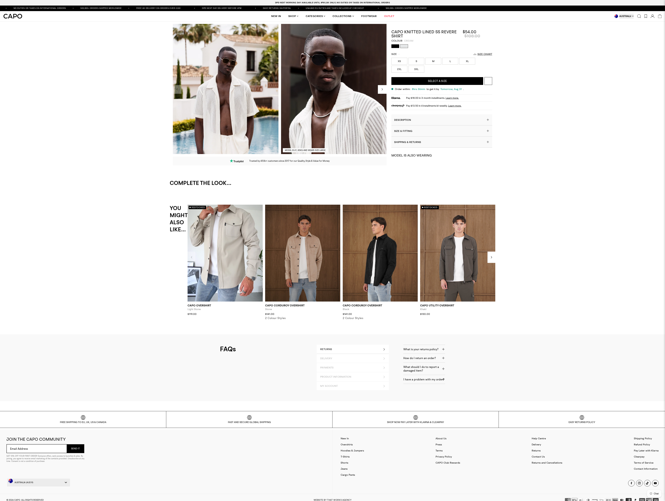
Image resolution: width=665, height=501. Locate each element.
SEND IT (75, 448)
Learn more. (452, 97)
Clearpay (639, 456)
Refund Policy (642, 444)
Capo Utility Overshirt (437, 305)
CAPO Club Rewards (448, 462)
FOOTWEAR (369, 16)
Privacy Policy (444, 456)
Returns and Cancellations (547, 462)
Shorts (344, 462)
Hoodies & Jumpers (352, 450)
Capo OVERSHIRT (199, 305)
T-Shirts (345, 456)
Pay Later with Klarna (646, 450)
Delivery (536, 444)
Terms (439, 450)
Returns (536, 450)
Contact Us (538, 456)
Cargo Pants (348, 474)
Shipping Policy (643, 438)
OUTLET (389, 16)
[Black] (395, 46)
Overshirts (347, 444)
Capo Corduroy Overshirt (285, 305)
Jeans (344, 468)
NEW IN (276, 16)
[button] (382, 89)
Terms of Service (643, 462)
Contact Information (646, 468)
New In (345, 438)
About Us (441, 438)
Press (439, 444)
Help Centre (539, 438)
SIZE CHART (484, 54)
